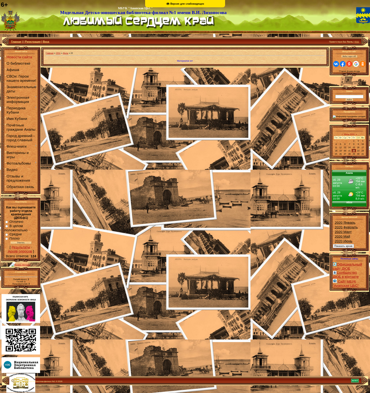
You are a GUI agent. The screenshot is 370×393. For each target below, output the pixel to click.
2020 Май (342, 236)
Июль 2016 (349, 134)
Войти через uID (349, 56)
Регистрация (33, 41)
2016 (58, 53)
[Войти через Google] (356, 64)
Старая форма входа (349, 71)
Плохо (14, 238)
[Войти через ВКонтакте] (336, 64)
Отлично (16, 222)
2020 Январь (345, 223)
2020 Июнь (343, 241)
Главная (16, 41)
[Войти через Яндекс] (349, 64)
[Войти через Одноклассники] (363, 64)
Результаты (21, 247)
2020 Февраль (346, 227)
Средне (15, 234)
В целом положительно (16, 228)
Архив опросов (20, 251)
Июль (65, 53)
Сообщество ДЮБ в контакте (346, 275)
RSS (357, 42)
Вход (46, 41)
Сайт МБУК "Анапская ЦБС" (346, 284)
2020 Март (343, 232)
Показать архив (343, 246)
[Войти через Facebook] (343, 64)
